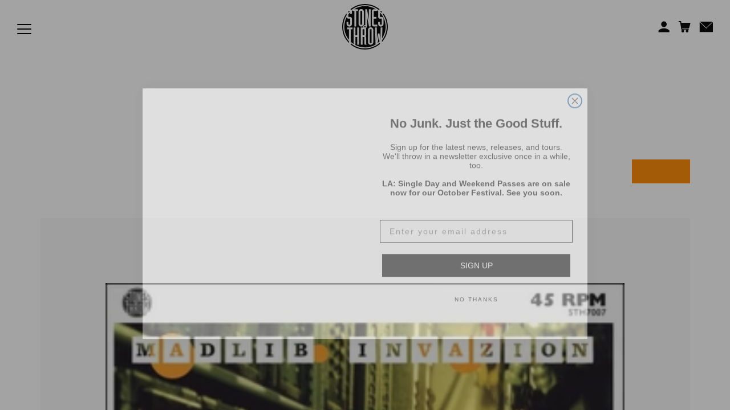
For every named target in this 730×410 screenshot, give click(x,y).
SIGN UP (476, 256)
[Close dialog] (575, 78)
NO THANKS (476, 291)
